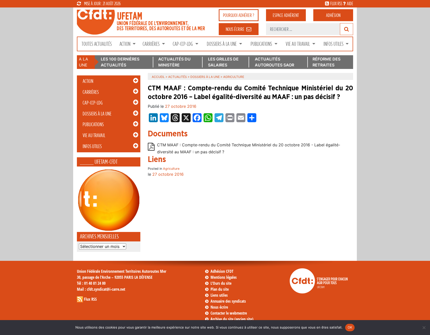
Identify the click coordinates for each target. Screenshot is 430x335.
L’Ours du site (221, 283)
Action (125, 44)
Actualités (177, 77)
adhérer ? (238, 15)
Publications (262, 44)
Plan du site (220, 289)
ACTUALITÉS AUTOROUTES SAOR (274, 61)
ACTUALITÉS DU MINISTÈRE (174, 61)
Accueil (158, 77)
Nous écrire (219, 307)
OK (350, 327)
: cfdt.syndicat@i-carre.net (101, 289)
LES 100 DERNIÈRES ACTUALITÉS (120, 61)
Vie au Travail (298, 44)
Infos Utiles (333, 44)
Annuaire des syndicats (228, 301)
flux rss (336, 3)
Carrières (152, 44)
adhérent (286, 15)
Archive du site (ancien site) (232, 319)
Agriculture (171, 168)
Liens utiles (219, 295)
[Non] (423, 327)
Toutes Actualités (97, 44)
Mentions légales (224, 277)
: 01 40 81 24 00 (91, 283)
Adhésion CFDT (222, 271)
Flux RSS (90, 299)
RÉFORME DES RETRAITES (326, 61)
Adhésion (333, 15)
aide (350, 3)
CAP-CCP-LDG (183, 44)
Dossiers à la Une (222, 44)
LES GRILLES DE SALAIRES (223, 61)
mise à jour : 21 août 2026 (102, 3)
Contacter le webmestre (229, 313)
